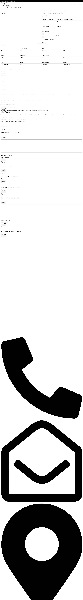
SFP (1, 134)
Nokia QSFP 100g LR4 (5, 220)
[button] (3, 137)
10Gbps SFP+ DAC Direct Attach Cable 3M (10, 198)
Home (1, 313)
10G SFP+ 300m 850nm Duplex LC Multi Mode (10, 187)
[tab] (37, 43)
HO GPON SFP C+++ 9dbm (6, 166)
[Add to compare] (2, 131)
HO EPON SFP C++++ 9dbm (7, 155)
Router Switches (3, 222)
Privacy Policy (2, 319)
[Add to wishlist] (6, 131)
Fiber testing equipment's (4, 326)
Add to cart (57, 35)
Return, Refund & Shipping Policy (5, 322)
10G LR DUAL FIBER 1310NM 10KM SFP (9, 176)
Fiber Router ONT (3, 157)
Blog (1, 316)
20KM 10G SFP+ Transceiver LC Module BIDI (10, 132)
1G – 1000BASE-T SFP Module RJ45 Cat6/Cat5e (11, 231)
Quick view (4, 131)
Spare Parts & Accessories (4, 335)
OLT (7, 157)
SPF (1, 332)
